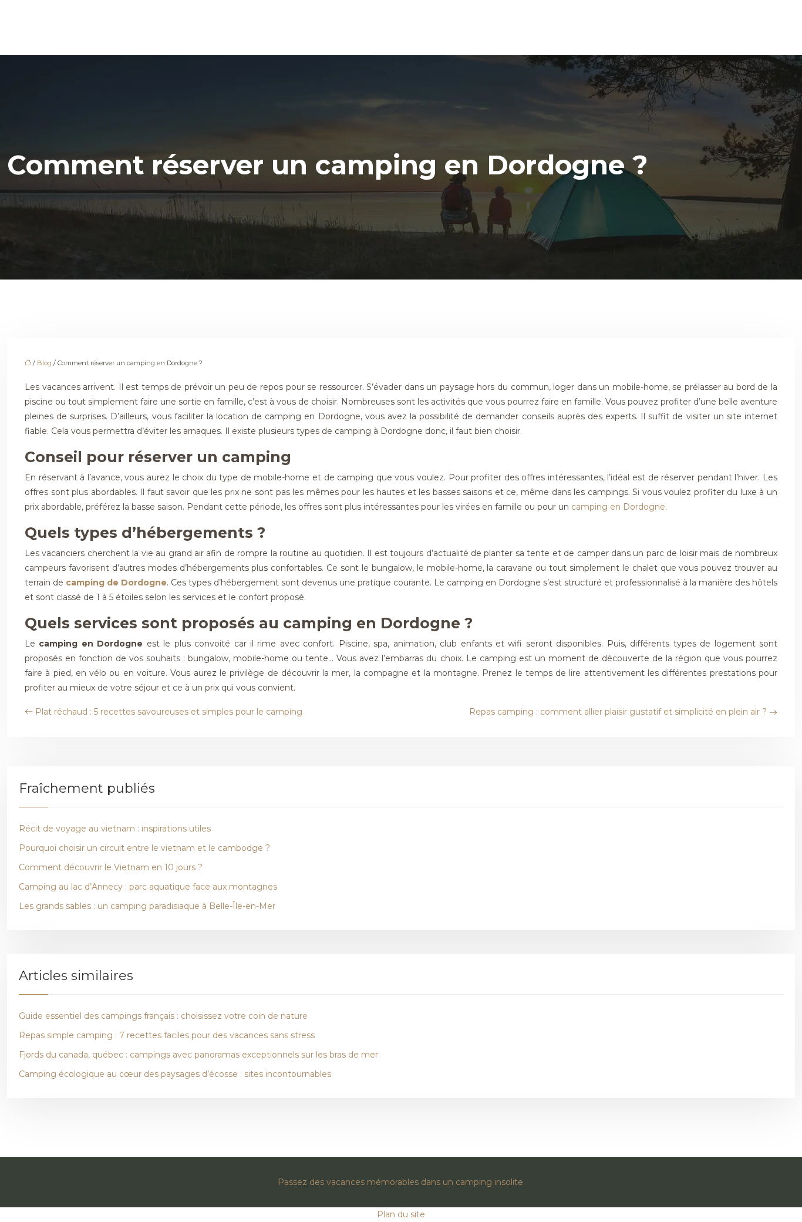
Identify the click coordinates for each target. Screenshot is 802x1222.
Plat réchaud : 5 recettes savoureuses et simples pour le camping (168, 711)
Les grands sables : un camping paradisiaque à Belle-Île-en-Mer (147, 906)
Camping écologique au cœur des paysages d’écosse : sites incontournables (175, 1074)
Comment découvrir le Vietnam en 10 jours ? (111, 867)
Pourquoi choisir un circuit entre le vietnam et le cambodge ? (144, 848)
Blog (44, 363)
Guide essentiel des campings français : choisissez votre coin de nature (163, 1016)
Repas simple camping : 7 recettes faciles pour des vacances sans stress (167, 1035)
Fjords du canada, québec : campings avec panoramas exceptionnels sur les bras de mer (198, 1054)
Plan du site (401, 1214)
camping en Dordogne (618, 506)
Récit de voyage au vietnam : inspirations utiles (115, 828)
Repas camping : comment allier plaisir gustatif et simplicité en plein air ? (618, 711)
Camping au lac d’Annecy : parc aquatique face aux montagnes (148, 886)
